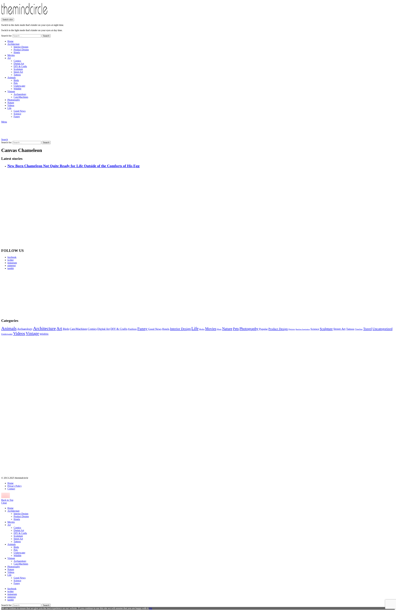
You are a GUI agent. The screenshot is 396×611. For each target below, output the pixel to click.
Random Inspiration (303, 329)
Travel (367, 329)
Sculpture (18, 69)
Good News (20, 111)
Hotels (17, 52)
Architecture (13, 44)
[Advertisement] (30, 294)
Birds (16, 80)
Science (17, 113)
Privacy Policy (14, 486)
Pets (16, 83)
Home (10, 41)
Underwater (19, 86)
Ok (150, 608)
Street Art (18, 72)
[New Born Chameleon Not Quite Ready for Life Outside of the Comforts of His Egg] (201, 208)
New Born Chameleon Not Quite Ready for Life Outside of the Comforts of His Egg (73, 166)
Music (219, 329)
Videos (10, 105)
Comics (17, 60)
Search (46, 36)
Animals (11, 77)
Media (201, 329)
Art (9, 58)
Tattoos (17, 74)
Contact (11, 488)
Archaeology (20, 94)
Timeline (359, 329)
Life (9, 108)
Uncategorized (382, 329)
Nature (10, 102)
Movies (11, 55)
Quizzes (291, 329)
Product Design (21, 49)
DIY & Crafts (20, 66)
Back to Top (7, 500)
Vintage (11, 91)
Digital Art (19, 63)
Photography (13, 100)
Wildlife (17, 88)
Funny (17, 116)
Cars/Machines (21, 97)
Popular (263, 329)
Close (4, 503)
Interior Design (21, 47)
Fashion (132, 329)
